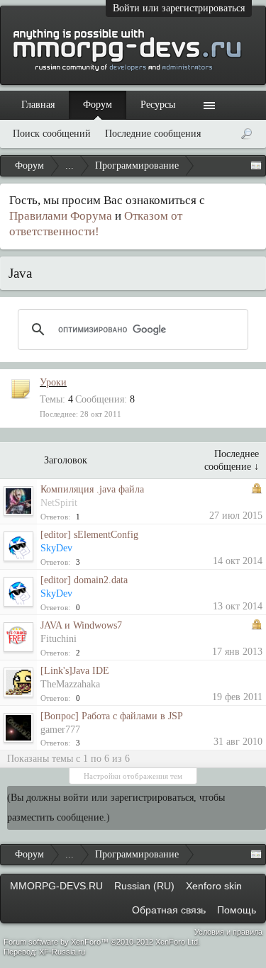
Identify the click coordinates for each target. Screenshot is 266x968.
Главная (38, 104)
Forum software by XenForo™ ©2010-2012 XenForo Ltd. (102, 942)
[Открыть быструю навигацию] (256, 165)
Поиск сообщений (52, 133)
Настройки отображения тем (133, 776)
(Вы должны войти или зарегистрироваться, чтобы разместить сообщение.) (116, 807)
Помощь (236, 910)
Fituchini (58, 639)
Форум (97, 104)
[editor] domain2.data (84, 580)
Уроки (53, 382)
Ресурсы (157, 104)
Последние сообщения (153, 133)
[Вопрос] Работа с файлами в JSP (111, 716)
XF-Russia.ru (62, 951)
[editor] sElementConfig (89, 534)
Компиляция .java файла (92, 489)
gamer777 (60, 729)
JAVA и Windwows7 (81, 625)
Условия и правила (228, 932)
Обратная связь (169, 910)
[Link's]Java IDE (74, 670)
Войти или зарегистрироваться (179, 8)
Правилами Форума (60, 216)
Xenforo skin (214, 885)
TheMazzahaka (70, 684)
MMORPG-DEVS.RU (56, 885)
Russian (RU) (144, 885)
